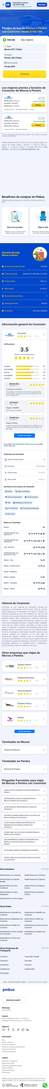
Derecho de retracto (8, 1063)
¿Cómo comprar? (7, 1042)
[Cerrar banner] (3, 4)
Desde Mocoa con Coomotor (34, 875)
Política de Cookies (8, 1070)
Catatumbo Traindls (31, 957)
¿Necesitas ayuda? (13, 1000)
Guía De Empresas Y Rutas (17, 982)
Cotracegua (4, 973)
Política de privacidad (9, 1051)
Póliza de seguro (7, 1068)
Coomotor (33, 444)
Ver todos (45, 869)
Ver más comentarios (24, 435)
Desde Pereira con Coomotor (10, 875)
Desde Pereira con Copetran (34, 879)
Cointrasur (4, 961)
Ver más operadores (24, 731)
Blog (3, 1040)
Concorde (28, 961)
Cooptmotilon (29, 969)
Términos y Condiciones (9, 1061)
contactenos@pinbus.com (29, 149)
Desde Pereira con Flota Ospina (11, 898)
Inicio (5, 982)
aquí (13, 446)
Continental (4, 965)
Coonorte (27, 965)
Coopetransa (5, 969)
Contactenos (6, 1072)
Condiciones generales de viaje (12, 1066)
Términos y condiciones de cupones (13, 1047)
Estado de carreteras (8, 1044)
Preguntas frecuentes (9, 1049)
